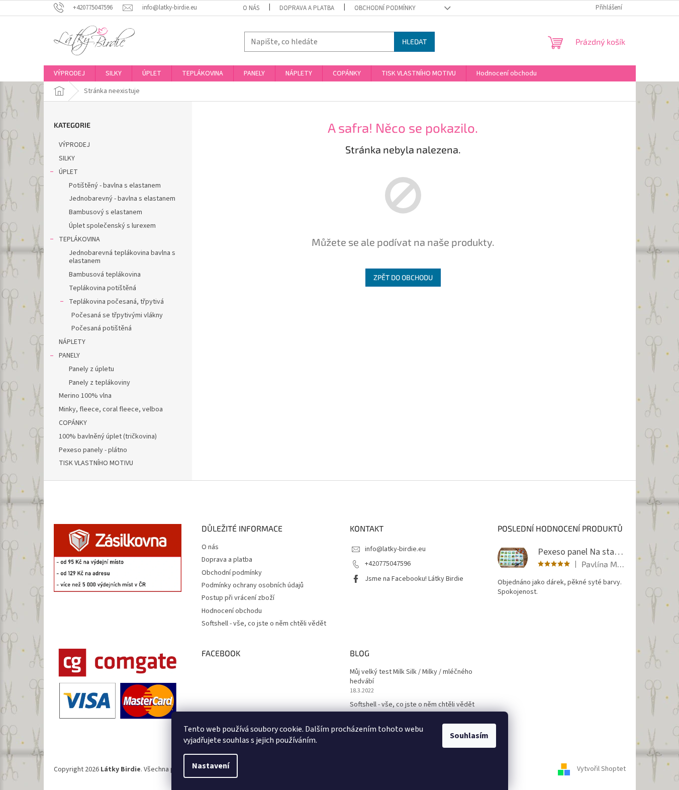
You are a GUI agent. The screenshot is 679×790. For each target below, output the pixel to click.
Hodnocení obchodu (232, 611)
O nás (251, 8)
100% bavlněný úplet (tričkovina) (108, 436)
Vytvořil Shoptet (601, 769)
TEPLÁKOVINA (79, 239)
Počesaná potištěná (101, 328)
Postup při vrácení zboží (238, 598)
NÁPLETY (72, 342)
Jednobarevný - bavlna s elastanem (122, 199)
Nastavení (210, 765)
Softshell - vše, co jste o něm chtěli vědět (264, 624)
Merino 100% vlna (85, 396)
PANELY (69, 355)
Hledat (414, 41)
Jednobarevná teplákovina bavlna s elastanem (122, 257)
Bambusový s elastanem (105, 212)
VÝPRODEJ (74, 145)
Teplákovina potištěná (102, 288)
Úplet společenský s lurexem (112, 226)
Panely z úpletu (91, 369)
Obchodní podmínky (385, 8)
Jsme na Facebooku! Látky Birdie (414, 579)
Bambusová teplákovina (105, 275)
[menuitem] (69, 73)
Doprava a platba (306, 8)
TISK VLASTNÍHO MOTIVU (96, 463)
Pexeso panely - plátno (93, 450)
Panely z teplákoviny (99, 383)
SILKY (67, 158)
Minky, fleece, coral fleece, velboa (111, 409)
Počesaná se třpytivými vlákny (117, 315)
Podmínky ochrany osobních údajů (253, 585)
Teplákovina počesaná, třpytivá (116, 302)
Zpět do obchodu (403, 277)
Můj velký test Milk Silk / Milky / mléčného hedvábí (411, 676)
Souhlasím (469, 735)
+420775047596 (388, 564)
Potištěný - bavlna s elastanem (115, 186)
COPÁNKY (73, 423)
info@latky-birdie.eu (395, 549)
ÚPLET (68, 172)
